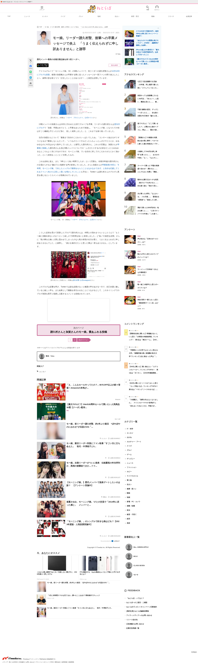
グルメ (81, 16)
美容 (128, 523)
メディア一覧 (6, 662)
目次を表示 (114, 65)
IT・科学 (130, 429)
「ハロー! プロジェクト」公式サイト (79, 118)
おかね (129, 437)
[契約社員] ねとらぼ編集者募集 (136, 611)
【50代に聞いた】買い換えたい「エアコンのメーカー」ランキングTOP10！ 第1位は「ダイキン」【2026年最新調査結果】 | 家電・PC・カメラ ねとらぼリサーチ (143, 373)
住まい (117, 16)
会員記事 (189, 16)
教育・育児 (135, 16)
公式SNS (15, 662)
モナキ (135, 575)
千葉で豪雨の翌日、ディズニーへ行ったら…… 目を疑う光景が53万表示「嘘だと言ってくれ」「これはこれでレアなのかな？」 (148, 116)
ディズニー (131, 459)
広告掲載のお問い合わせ (134, 624)
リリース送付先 (131, 620)
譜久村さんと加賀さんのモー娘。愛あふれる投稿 (78, 331)
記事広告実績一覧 (131, 628)
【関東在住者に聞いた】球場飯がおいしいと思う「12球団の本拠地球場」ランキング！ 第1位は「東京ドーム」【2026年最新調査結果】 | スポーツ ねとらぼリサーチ (143, 340)
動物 (152, 16)
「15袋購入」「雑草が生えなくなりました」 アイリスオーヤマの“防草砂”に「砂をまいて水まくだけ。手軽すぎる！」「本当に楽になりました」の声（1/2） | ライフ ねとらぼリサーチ (143, 406)
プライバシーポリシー (42, 662)
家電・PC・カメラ (133, 502)
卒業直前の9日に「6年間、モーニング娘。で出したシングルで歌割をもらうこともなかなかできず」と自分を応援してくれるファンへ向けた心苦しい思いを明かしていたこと (78, 168)
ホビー (129, 471)
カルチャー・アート (134, 442)
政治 (128, 510)
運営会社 (58, 662)
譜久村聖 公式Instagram (81, 280)
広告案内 (22, 662)
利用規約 (194, 652)
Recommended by (106, 541)
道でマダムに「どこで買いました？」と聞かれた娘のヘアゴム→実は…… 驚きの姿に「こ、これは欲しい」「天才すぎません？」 (148, 130)
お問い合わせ (30, 662)
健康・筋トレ (131, 489)
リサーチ (171, 16)
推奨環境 (71, 662)
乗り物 (129, 480)
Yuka (118, 54)
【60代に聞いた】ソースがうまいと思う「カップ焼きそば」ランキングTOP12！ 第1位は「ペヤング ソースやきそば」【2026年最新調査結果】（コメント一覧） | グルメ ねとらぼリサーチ (144, 389)
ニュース (27, 16)
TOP (9, 16)
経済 (128, 519)
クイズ (63, 16)
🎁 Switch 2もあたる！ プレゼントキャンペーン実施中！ (17, 1)
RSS (52, 662)
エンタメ (45, 16)
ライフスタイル (132, 476)
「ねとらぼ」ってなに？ (134, 598)
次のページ (83, 340)
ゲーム (129, 454)
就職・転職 (131, 506)
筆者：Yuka (50, 356)
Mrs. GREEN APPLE (140, 547)
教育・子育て (131, 514)
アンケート (129, 229)
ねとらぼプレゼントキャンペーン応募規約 (140, 607)
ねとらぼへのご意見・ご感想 (135, 602)
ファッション (131, 467)
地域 (99, 16)
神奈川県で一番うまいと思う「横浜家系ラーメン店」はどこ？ (148, 303)
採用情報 (64, 662)
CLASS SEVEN (139, 565)
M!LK (135, 556)
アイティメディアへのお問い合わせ (138, 615)
